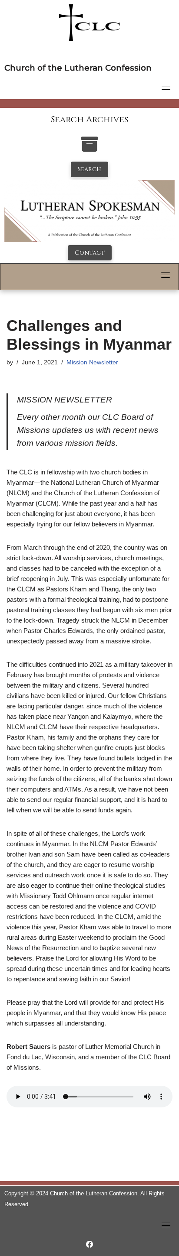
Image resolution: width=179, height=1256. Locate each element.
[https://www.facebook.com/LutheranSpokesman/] (89, 1244)
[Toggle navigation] (166, 89)
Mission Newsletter (92, 362)
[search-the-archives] (89, 149)
